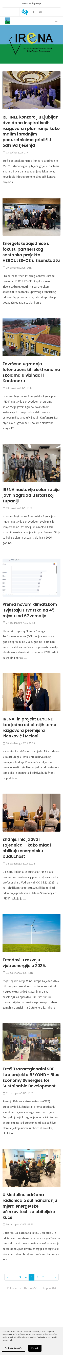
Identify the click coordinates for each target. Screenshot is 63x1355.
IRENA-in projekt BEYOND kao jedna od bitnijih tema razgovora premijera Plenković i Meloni (29, 727)
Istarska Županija (31, 3)
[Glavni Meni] (56, 21)
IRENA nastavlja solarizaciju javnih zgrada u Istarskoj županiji (31, 495)
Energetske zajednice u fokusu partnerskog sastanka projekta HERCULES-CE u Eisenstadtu (31, 252)
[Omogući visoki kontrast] (24, 12)
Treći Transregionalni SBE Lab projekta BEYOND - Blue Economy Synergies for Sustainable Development (31, 1077)
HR (33, 11)
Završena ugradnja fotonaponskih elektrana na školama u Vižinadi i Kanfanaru (31, 372)
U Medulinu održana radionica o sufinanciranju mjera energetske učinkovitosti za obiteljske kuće (30, 1206)
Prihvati (34, 1348)
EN (40, 11)
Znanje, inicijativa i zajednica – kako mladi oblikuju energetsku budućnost (27, 848)
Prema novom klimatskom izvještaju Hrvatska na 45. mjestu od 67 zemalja (30, 610)
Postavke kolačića (13, 1348)
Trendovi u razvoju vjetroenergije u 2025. (24, 962)
